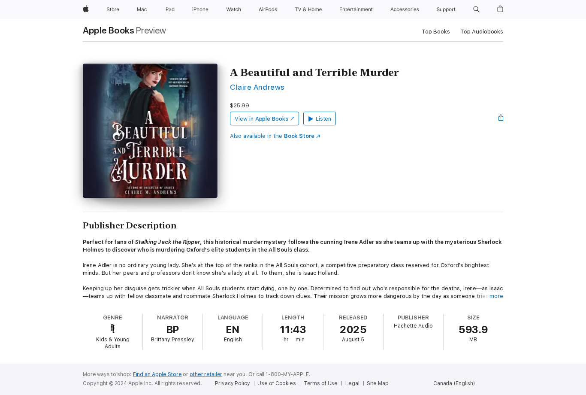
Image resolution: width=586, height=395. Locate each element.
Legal (352, 383)
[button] (476, 9)
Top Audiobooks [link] (481, 31)
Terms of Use (321, 383)
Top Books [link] (436, 31)
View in (261, 118)
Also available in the (272, 136)
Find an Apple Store (157, 374)
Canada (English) (454, 383)
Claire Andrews (257, 86)
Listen (324, 118)
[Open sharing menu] (501, 118)
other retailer (206, 374)
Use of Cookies (276, 383)
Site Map (377, 383)
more (496, 296)
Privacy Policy (232, 383)
